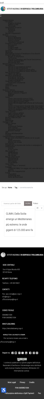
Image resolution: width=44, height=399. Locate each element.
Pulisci (35, 203)
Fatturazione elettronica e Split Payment (19, 393)
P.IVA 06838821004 (22, 388)
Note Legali (12, 382)
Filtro (28, 203)
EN (1, 3)
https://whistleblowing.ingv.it (12, 328)
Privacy (22, 382)
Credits (31, 382)
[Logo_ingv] (22, 9)
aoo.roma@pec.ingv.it (14, 294)
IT (3, 3)
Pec (39, 393)
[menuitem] (8, 20)
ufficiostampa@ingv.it (10, 299)
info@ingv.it (6, 297)
